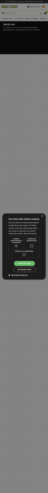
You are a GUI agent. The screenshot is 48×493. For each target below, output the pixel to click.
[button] (18, 275)
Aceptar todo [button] (24, 263)
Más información (30, 233)
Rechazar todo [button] (24, 269)
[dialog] (24, 246)
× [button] (42, 216)
